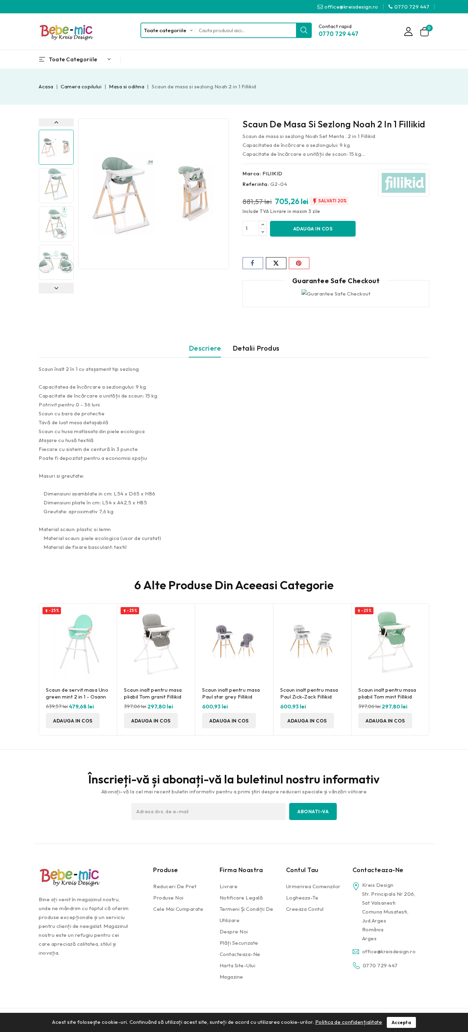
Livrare (229, 886)
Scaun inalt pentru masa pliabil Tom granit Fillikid (153, 693)
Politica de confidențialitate (348, 1022)
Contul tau (302, 870)
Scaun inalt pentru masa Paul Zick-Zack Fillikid (309, 693)
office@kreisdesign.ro (351, 6)
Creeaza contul (305, 909)
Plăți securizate (239, 943)
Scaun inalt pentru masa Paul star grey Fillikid (231, 693)
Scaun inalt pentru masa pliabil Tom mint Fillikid (387, 693)
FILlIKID (272, 173)
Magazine (231, 976)
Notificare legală (241, 897)
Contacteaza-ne (240, 954)
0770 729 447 (411, 6)
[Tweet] (276, 263)
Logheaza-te (302, 897)
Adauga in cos (313, 229)
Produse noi (168, 897)
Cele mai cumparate (178, 909)
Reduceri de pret (174, 886)
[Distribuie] (253, 263)
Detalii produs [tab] (256, 348)
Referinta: (256, 184)
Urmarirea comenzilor (313, 886)
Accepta (401, 1022)
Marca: (252, 173)
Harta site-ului (238, 965)
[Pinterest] (299, 263)
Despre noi (234, 931)
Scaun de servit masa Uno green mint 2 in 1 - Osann (77, 693)
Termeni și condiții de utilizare (246, 914)
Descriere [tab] (205, 348)
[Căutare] (304, 30)
